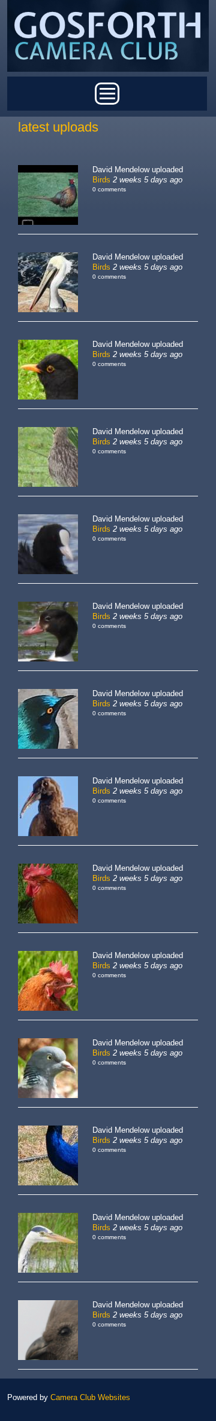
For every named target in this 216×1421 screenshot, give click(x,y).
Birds (101, 179)
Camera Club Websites (90, 1397)
